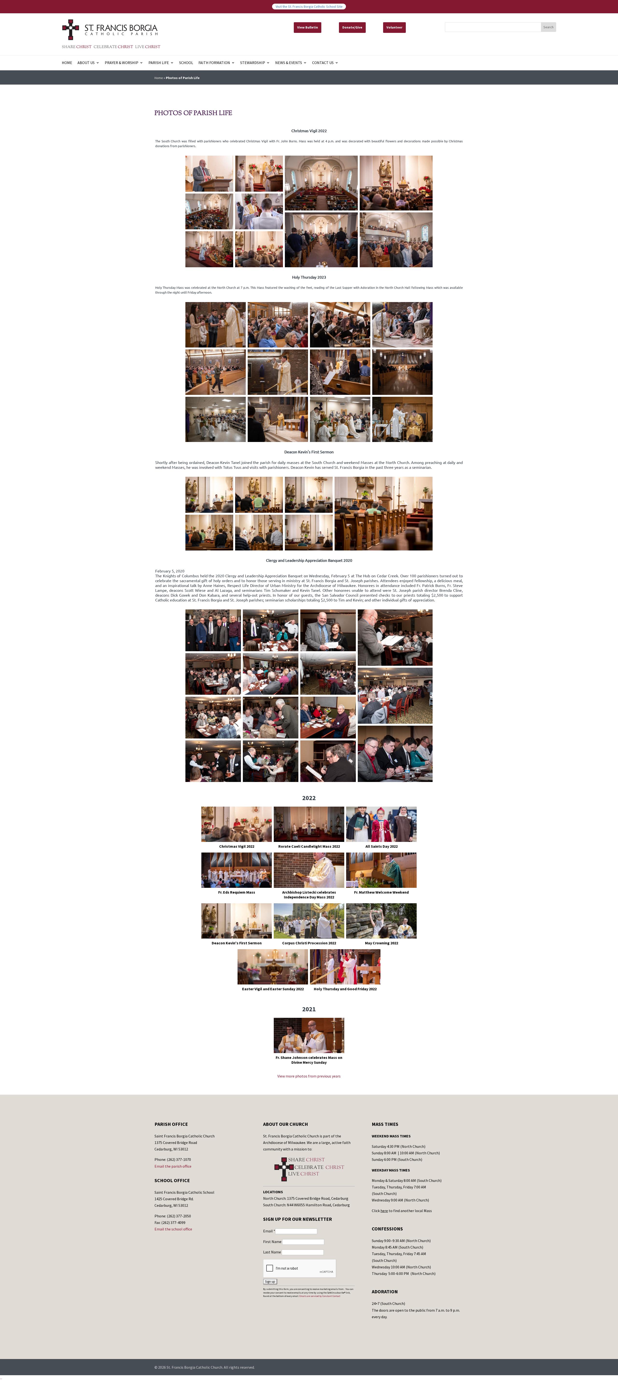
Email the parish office (172, 1166)
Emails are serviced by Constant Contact (319, 1296)
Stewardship (252, 63)
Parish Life (158, 63)
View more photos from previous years (309, 1076)
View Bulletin (307, 27)
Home (67, 63)
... (1, 1378)
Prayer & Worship (121, 63)
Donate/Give (352, 27)
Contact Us (323, 63)
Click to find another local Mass (402, 1210)
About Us (86, 63)
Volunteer (394, 27)
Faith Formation (214, 63)
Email (269, 1231)
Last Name (272, 1252)
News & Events (288, 63)
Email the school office (173, 1229)
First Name (272, 1241)
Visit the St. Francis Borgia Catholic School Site (309, 6)
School (186, 63)
